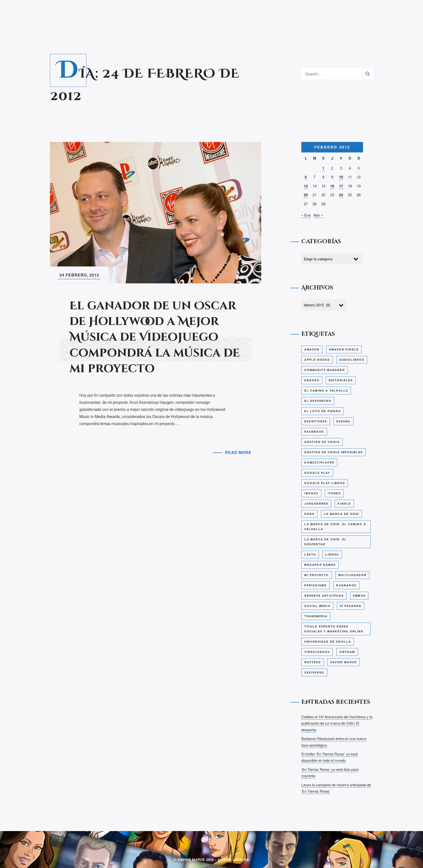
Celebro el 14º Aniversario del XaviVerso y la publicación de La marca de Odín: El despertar (336, 723)
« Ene (306, 215)
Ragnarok (346, 585)
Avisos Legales (233, 859)
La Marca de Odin (341, 514)
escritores (315, 421)
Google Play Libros (324, 483)
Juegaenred (316, 503)
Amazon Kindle (344, 349)
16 (332, 186)
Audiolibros (351, 359)
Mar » (318, 215)
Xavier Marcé (343, 662)
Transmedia (316, 616)
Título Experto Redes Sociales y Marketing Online (333, 629)
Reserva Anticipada (324, 595)
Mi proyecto (316, 575)
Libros (332, 554)
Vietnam (347, 652)
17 (341, 186)
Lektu (310, 554)
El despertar (317, 401)
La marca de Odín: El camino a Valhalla (335, 526)
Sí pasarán (350, 606)
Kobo (309, 514)
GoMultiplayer (319, 462)
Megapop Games (320, 565)
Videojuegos (317, 652)
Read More (238, 452)
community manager (324, 370)
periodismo (315, 585)
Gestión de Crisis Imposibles (333, 452)
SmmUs (359, 595)
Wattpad (312, 662)
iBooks (311, 493)
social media (317, 606)
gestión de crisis (322, 442)
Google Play (317, 473)
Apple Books (317, 359)
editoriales (341, 380)
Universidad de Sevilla (327, 641)
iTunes (334, 493)
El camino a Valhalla (326, 390)
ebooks (311, 380)
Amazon (311, 349)
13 (306, 186)
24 (341, 194)
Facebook (314, 431)
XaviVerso (314, 672)
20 (306, 194)
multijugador (352, 575)
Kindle (344, 503)
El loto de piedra (322, 411)
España (343, 421)
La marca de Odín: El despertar (325, 541)
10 (341, 177)
